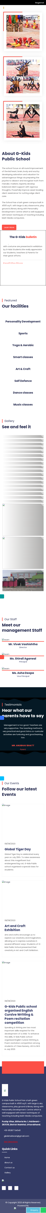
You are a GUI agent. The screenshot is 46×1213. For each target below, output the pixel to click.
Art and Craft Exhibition (15, 928)
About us (8, 1162)
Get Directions (11, 1141)
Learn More (9, 227)
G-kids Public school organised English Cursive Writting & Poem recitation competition (21, 1014)
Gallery (7, 1172)
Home (7, 1157)
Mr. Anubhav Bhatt (23, 745)
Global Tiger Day (18, 849)
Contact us (9, 1167)
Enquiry (34, 1210)
